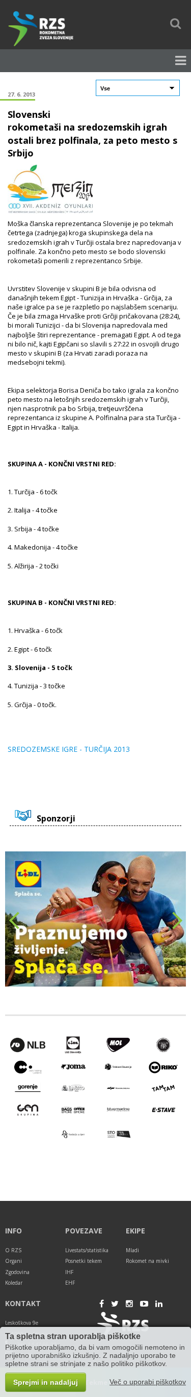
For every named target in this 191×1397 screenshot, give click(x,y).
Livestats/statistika (86, 1250)
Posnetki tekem (83, 1260)
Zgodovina (17, 1272)
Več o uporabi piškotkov (148, 1382)
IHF (69, 1272)
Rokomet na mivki (147, 1260)
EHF (70, 1282)
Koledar (13, 1282)
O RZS (13, 1250)
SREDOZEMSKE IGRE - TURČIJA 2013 (69, 749)
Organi (13, 1260)
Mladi (132, 1250)
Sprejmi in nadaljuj (45, 1382)
